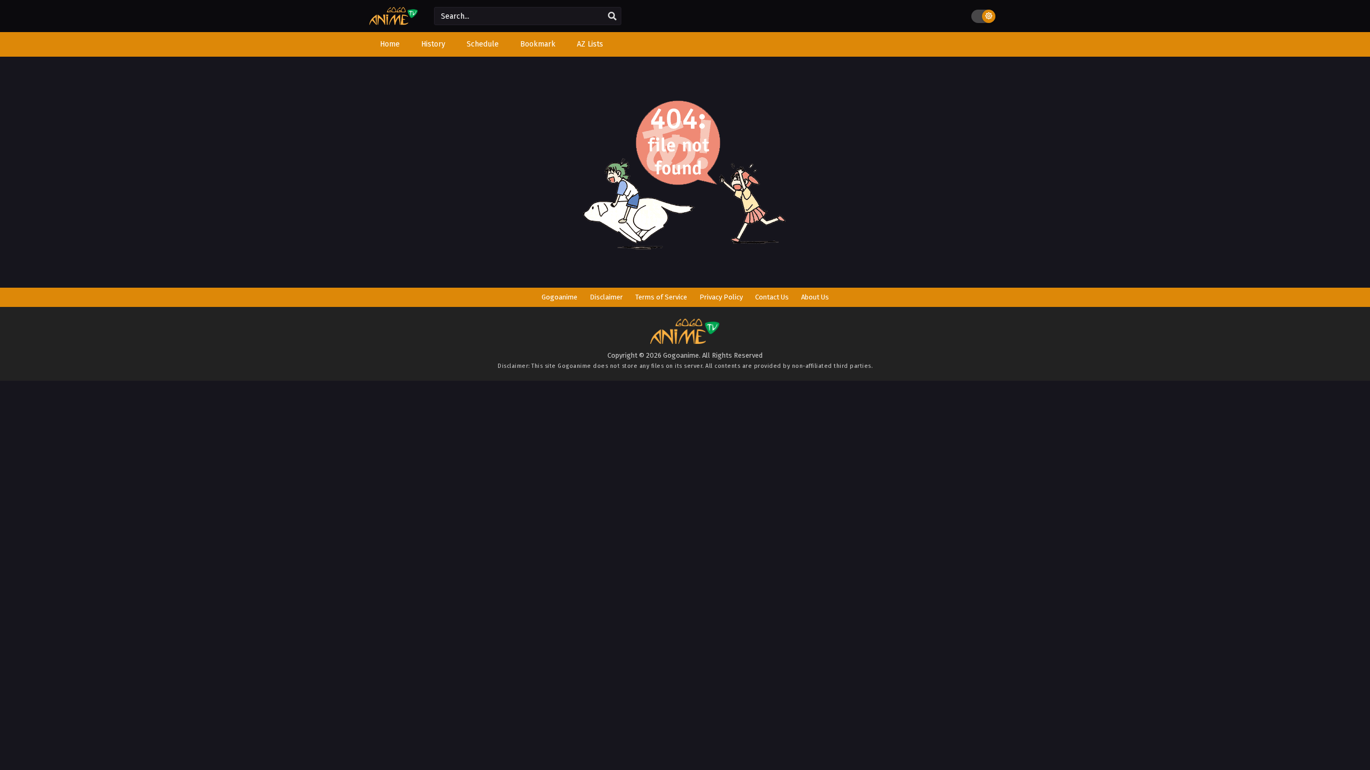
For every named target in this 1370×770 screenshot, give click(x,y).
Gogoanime (559, 297)
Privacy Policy (721, 297)
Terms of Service (661, 297)
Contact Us (772, 297)
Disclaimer (606, 297)
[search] (612, 16)
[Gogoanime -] (393, 22)
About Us (815, 297)
